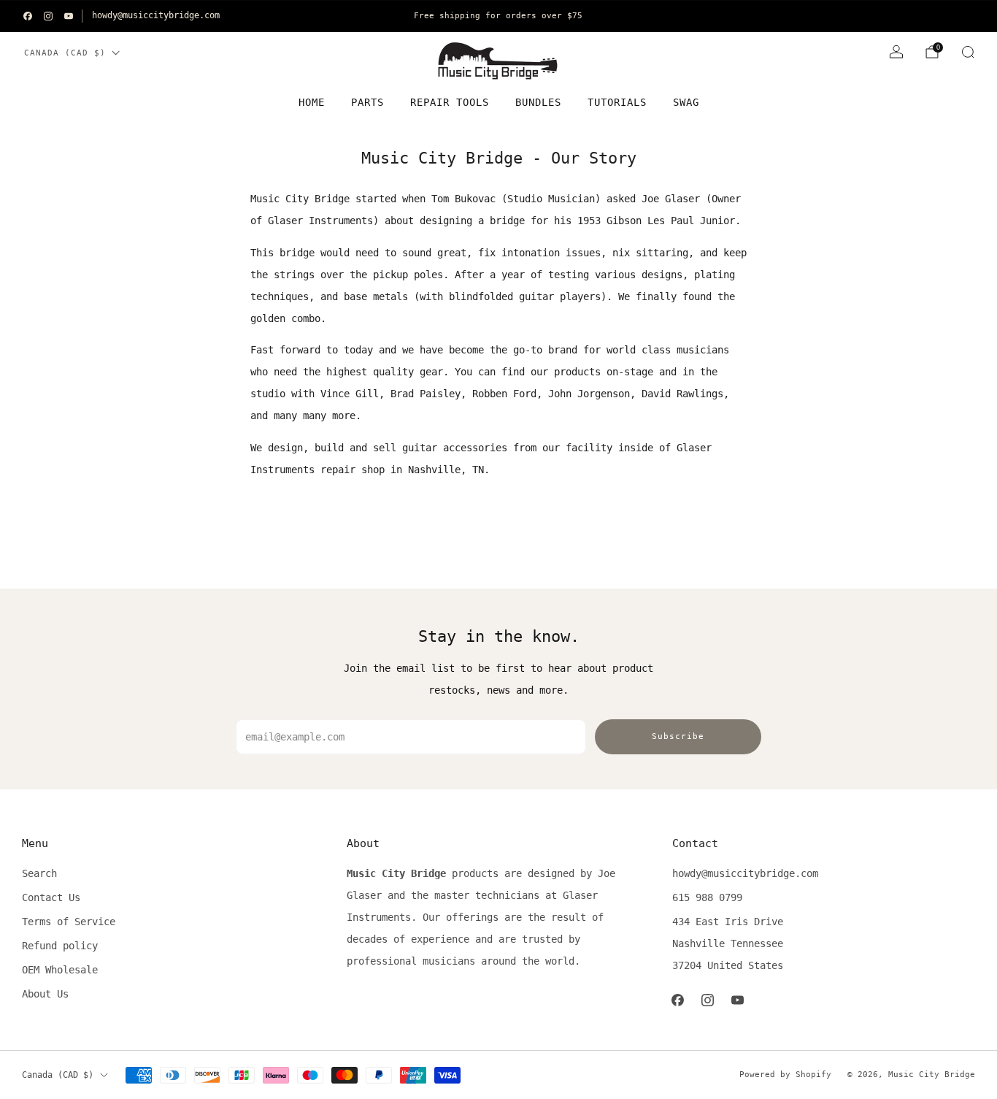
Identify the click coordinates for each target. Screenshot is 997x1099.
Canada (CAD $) (65, 53)
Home (312, 102)
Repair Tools (449, 102)
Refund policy (60, 945)
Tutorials (617, 102)
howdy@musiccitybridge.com (156, 15)
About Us (45, 994)
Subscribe (678, 736)
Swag (686, 102)
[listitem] (498, 16)
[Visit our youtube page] (68, 16)
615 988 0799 (707, 897)
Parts (367, 102)
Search (39, 873)
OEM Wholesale (60, 970)
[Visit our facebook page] (28, 16)
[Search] (968, 52)
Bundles (538, 102)
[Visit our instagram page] (48, 16)
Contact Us (51, 897)
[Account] (896, 52)
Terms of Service (68, 921)
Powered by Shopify (785, 1074)
